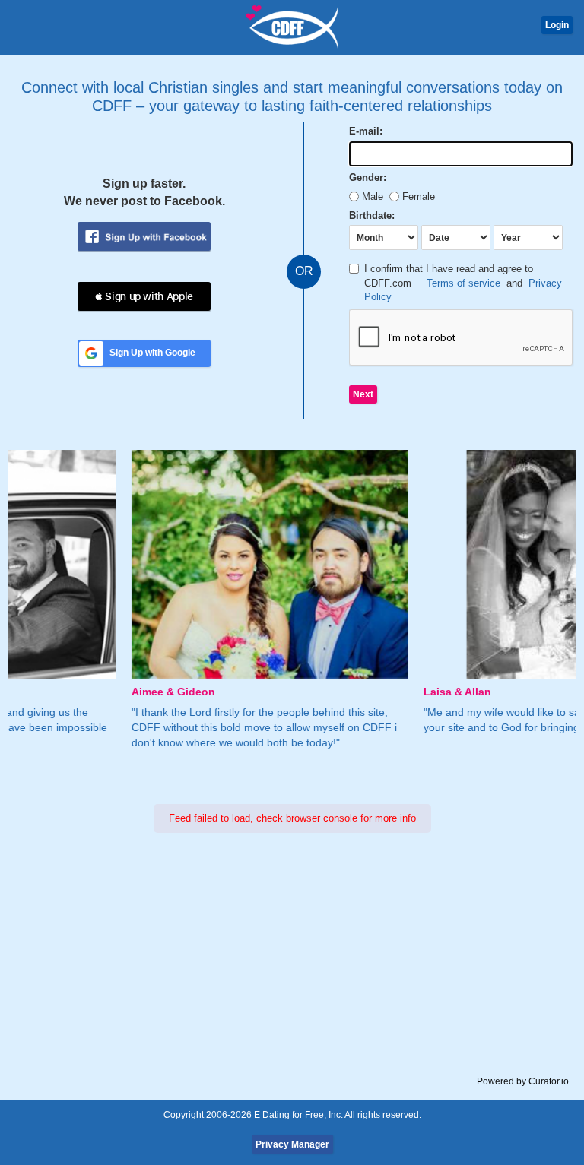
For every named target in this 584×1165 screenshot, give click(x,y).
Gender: (367, 177)
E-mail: (365, 131)
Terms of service (463, 283)
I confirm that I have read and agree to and (463, 282)
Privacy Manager (292, 1144)
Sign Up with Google (152, 352)
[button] (144, 296)
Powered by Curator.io (523, 1081)
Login (557, 25)
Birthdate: (372, 215)
